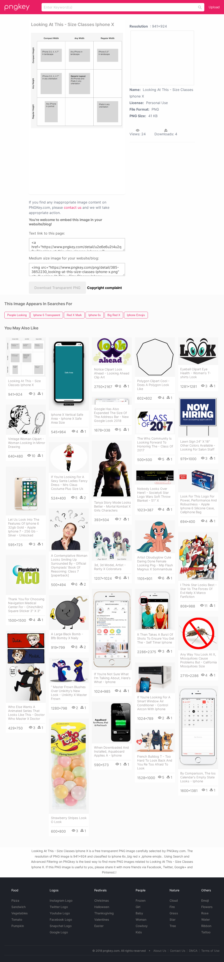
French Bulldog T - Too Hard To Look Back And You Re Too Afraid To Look (154, 762)
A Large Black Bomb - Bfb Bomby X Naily (67, 636)
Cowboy (142, 926)
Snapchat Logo (61, 926)
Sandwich (18, 907)
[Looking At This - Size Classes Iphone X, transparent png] (77, 80)
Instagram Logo (61, 900)
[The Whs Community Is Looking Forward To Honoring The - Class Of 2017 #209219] (155, 421)
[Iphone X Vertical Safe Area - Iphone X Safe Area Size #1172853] (69, 373)
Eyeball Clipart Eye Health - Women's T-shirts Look (195, 373)
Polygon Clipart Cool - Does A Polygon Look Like (153, 385)
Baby (139, 913)
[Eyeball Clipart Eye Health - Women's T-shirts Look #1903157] (198, 351)
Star (172, 919)
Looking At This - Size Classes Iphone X (24, 383)
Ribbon (206, 926)
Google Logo (59, 932)
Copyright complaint (104, 287)
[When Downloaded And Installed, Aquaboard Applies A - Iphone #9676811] (112, 722)
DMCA (193, 950)
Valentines (101, 919)
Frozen (140, 900)
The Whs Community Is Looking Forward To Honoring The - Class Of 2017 (155, 444)
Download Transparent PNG (57, 287)
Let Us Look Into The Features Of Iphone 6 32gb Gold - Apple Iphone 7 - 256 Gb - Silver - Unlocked (23, 527)
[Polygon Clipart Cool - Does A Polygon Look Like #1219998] (155, 357)
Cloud (174, 900)
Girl (138, 907)
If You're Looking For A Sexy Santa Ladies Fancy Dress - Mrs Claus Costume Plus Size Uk (69, 483)
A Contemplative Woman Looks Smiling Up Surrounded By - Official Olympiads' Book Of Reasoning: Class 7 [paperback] (69, 565)
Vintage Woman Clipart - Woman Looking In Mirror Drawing (26, 443)
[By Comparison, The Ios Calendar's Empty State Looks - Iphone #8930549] (198, 727)
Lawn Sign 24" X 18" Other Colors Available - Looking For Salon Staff (197, 445)
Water (205, 919)
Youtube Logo (60, 913)
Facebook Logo (61, 919)
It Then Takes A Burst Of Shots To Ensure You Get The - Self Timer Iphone (155, 638)
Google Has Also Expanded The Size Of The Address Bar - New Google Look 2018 (111, 415)
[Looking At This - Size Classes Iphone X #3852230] (26, 357)
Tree (173, 926)
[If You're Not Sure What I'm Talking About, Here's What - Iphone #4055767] (112, 629)
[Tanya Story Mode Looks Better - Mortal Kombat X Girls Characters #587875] (112, 469)
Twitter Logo (59, 907)
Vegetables (19, 913)
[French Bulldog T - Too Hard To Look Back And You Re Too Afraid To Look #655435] (155, 740)
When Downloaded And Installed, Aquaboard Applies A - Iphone (111, 751)
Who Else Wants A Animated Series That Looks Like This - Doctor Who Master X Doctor (26, 712)
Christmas (101, 900)
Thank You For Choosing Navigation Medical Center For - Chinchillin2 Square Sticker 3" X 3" (26, 605)
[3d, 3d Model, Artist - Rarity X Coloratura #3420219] (112, 545)
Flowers (207, 907)
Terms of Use (210, 950)
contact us (72, 207)
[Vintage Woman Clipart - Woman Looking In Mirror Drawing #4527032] (26, 420)
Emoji (205, 900)
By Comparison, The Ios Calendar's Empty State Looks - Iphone (198, 777)
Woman (141, 919)
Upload (214, 7)
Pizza (15, 900)
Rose (204, 913)
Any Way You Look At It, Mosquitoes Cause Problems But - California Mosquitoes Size (198, 660)
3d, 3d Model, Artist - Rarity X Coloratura (110, 567)
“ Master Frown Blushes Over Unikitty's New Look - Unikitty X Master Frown (69, 693)
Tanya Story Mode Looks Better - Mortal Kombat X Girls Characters (112, 506)
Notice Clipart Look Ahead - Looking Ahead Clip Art (111, 373)
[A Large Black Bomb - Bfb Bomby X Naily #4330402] (69, 612)
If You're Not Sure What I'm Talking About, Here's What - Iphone (112, 678)
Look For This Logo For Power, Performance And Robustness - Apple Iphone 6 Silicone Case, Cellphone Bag (198, 504)
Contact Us (177, 950)
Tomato (16, 919)
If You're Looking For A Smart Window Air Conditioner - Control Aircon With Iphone (153, 703)
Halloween (101, 907)
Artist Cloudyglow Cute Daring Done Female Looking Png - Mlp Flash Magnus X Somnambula (155, 563)
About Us (159, 950)
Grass (174, 913)
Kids (139, 932)
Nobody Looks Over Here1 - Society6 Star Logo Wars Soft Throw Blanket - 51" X (154, 494)
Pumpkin (17, 926)
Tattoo (205, 932)
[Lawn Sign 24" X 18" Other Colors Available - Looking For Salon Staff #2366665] (198, 417)
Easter (98, 926)
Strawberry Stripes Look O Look (69, 820)
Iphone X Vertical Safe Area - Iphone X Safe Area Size (67, 418)
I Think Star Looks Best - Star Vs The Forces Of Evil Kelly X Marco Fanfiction (198, 590)
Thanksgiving (104, 913)
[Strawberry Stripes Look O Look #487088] (69, 766)
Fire (172, 907)
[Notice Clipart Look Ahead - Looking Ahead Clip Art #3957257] (112, 351)
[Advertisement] (98, 160)
